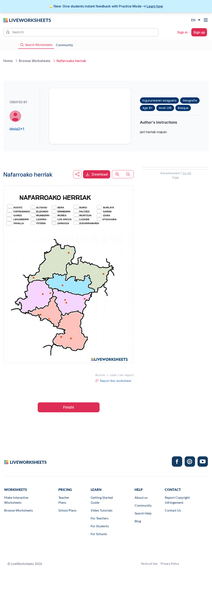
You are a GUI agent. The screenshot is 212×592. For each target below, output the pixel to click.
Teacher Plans (63, 499)
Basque (183, 108)
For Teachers (99, 518)
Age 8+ (147, 108)
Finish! (68, 407)
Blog (138, 521)
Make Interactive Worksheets (16, 499)
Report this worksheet (115, 381)
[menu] (206, 20)
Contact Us (173, 510)
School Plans (67, 510)
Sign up (199, 32)
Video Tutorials (101, 510)
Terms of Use (149, 563)
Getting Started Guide (102, 499)
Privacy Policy (170, 563)
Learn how (155, 6)
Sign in (182, 32)
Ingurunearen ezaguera (159, 100)
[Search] (8, 31)
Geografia (190, 100)
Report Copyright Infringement (177, 499)
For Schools (99, 534)
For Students (100, 526)
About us (141, 497)
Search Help (143, 513)
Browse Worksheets (18, 510)
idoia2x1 (17, 129)
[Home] (27, 20)
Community (143, 505)
